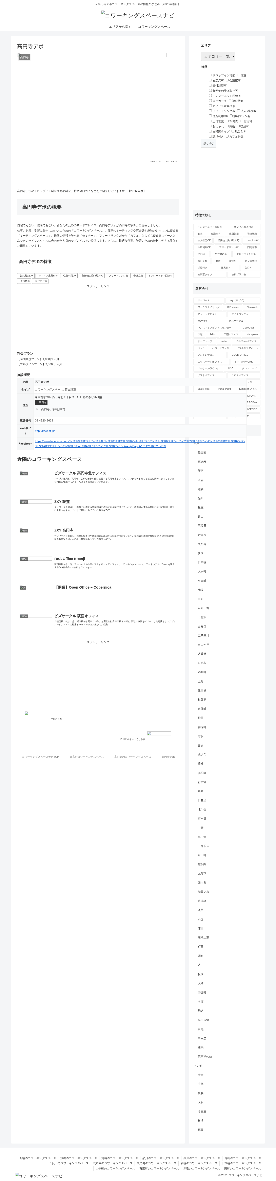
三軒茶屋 (203, 846)
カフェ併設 (236, 136)
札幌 (200, 1093)
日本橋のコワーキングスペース (241, 1163)
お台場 (202, 782)
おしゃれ (218, 126)
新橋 (200, 553)
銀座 (200, 507)
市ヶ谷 (202, 818)
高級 (232, 126)
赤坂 (200, 589)
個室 (243, 75)
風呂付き (240, 131)
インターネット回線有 (160, 275)
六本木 (202, 535)
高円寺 (42, 402)
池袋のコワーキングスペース (119, 1158)
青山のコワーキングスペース (242, 1158)
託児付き (218, 136)
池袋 (200, 489)
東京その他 (205, 1056)
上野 (200, 681)
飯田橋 (202, 690)
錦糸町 (202, 672)
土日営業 (218, 121)
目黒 (200, 1029)
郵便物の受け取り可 (92, 275)
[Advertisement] (98, 174)
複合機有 (25, 281)
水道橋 (202, 901)
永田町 (202, 855)
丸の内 (202, 544)
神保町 (202, 727)
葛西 (200, 791)
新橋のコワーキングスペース (199, 1163)
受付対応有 (219, 85)
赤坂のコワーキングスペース (201, 1168)
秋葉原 (202, 699)
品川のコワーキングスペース (160, 1158)
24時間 (233, 121)
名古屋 (202, 1111)
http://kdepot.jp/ (45, 430)
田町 (200, 599)
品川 (200, 498)
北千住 (202, 809)
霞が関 (202, 864)
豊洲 (200, 763)
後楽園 (202, 452)
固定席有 (218, 80)
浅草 (200, 910)
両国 (200, 919)
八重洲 (202, 653)
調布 (200, 955)
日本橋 (202, 562)
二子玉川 (203, 635)
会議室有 (138, 275)
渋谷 (200, 480)
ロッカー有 (41, 281)
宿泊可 (247, 121)
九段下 (202, 873)
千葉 (200, 1084)
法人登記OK (26, 275)
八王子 (202, 965)
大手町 (202, 571)
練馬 (200, 1047)
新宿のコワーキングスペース (37, 1158)
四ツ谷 (202, 882)
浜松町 (202, 773)
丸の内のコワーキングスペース (156, 1163)
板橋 (200, 974)
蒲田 (200, 928)
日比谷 (202, 663)
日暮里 (202, 800)
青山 (200, 516)
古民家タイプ (221, 131)
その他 (198, 1065)
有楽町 (202, 580)
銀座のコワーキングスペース (201, 1158)
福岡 (200, 1129)
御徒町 (202, 992)
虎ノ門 (202, 754)
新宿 (200, 470)
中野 (200, 827)
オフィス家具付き (48, 275)
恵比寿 (202, 461)
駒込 (200, 1010)
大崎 (200, 983)
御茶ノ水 (203, 891)
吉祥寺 (202, 626)
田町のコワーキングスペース (242, 1168)
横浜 (200, 1120)
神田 (200, 717)
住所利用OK (69, 275)
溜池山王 (203, 937)
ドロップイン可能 (223, 75)
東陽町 (202, 708)
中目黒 (202, 1038)
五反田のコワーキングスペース (69, 1163)
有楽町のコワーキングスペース (159, 1168)
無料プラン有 (241, 116)
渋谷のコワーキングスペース (78, 1158)
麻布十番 (203, 608)
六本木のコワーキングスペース (113, 1163)
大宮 (200, 1074)
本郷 (200, 1001)
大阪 (200, 1102)
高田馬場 (203, 1020)
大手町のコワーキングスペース (115, 1168)
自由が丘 (203, 644)
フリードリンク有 (118, 275)
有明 (200, 736)
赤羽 (200, 745)
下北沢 (202, 617)
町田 (200, 946)
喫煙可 (244, 126)
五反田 (202, 525)
